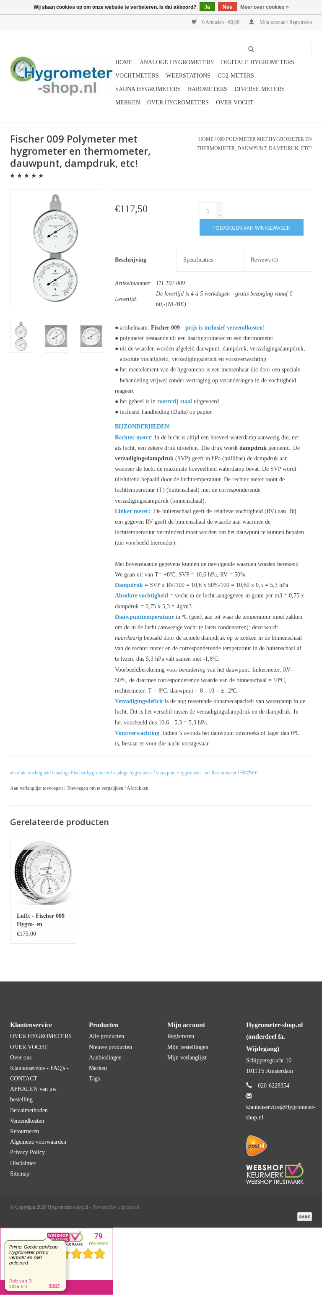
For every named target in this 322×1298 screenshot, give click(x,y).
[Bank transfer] (303, 1216)
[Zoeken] (251, 49)
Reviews (264, 260)
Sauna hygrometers (148, 89)
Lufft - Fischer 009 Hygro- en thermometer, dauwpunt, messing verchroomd (41, 921)
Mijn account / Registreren (285, 22)
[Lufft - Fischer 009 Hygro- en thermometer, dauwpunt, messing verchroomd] (43, 872)
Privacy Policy (27, 1152)
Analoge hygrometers (177, 62)
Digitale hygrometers (257, 62)
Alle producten (106, 1036)
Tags (94, 1078)
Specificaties (198, 260)
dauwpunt (166, 773)
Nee (227, 7)
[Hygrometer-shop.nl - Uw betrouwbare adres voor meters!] (61, 76)
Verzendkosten (27, 1121)
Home (123, 62)
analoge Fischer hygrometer (82, 773)
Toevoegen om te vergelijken (96, 788)
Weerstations (188, 76)
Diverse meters (259, 89)
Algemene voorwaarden (38, 1142)
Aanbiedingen (105, 1057)
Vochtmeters (137, 76)
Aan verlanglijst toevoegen (37, 788)
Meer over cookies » (264, 7)
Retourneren (24, 1131)
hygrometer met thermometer (207, 773)
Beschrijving (130, 260)
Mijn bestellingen (187, 1047)
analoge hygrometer (132, 773)
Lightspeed (128, 1207)
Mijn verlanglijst (187, 1057)
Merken (127, 102)
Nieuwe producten (110, 1047)
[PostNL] (279, 1145)
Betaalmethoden (29, 1110)
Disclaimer (23, 1163)
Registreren (180, 1036)
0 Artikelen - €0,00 (221, 22)
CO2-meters (236, 76)
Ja (207, 7)
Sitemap (19, 1174)
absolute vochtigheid (30, 773)
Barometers (207, 89)
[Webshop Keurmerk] (279, 1173)
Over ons (20, 1057)
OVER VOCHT (235, 102)
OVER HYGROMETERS (178, 102)
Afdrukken (137, 788)
